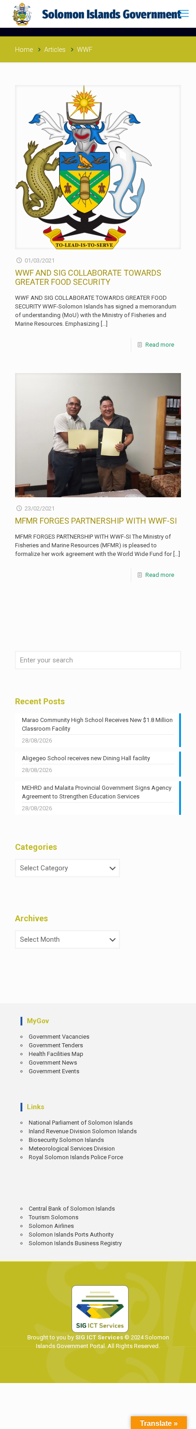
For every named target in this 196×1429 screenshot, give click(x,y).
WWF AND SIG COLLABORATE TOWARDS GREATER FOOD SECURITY (88, 277)
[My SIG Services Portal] (98, 13)
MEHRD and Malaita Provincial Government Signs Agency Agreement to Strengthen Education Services (96, 792)
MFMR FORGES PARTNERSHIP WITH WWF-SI (96, 520)
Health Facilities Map (56, 1053)
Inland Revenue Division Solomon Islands (83, 1131)
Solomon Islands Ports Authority (71, 1234)
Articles (55, 49)
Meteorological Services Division (72, 1148)
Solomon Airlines (51, 1225)
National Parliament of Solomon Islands (81, 1122)
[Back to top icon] (183, 1415)
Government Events (54, 1071)
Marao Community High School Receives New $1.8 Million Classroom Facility (97, 724)
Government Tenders (56, 1045)
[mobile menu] (183, 13)
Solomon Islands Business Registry (75, 1243)
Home (24, 49)
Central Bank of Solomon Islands (72, 1208)
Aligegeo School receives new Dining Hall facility (86, 758)
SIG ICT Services (98, 1337)
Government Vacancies (59, 1036)
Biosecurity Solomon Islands (66, 1139)
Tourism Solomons (53, 1217)
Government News (53, 1062)
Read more (159, 344)
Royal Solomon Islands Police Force (76, 1157)
